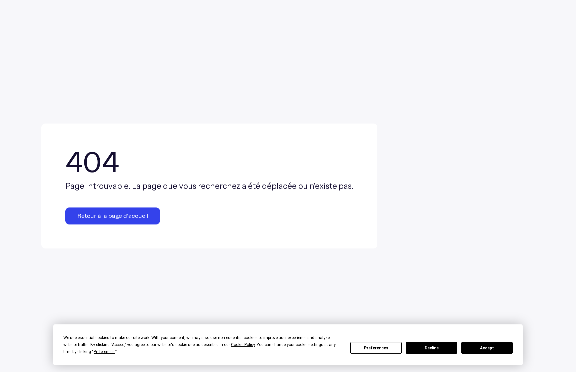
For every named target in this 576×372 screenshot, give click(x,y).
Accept (487, 348)
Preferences (376, 348)
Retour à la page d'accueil (112, 216)
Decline (432, 348)
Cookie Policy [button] (243, 344)
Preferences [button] (104, 351)
